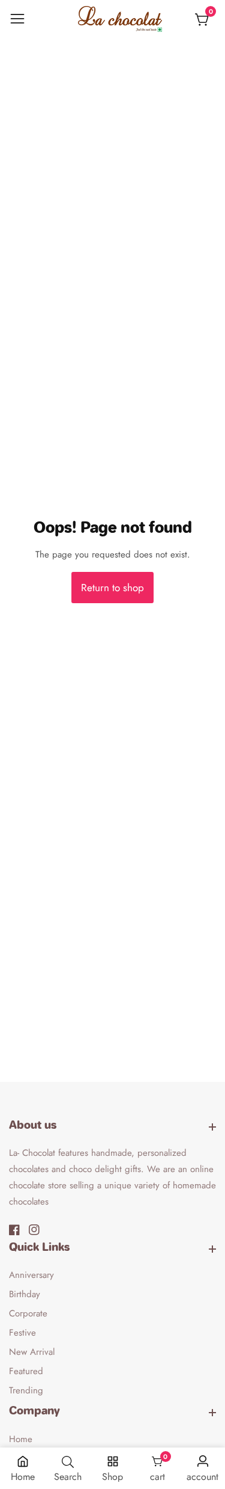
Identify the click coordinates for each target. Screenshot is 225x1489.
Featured (26, 1371)
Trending (26, 1390)
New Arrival (32, 1352)
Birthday (24, 1294)
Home (20, 1439)
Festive (22, 1332)
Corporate (28, 1313)
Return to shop (112, 587)
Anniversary (31, 1275)
